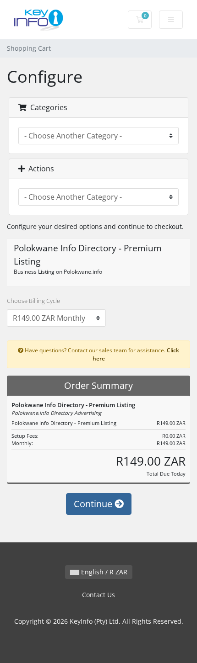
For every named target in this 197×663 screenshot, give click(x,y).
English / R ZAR (103, 572)
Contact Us (98, 594)
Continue (94, 504)
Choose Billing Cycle (33, 301)
